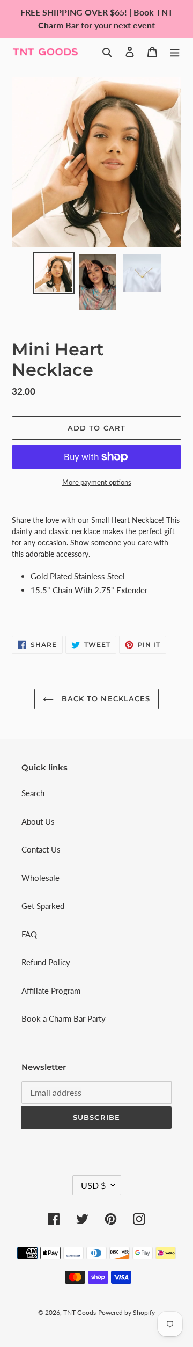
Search (32, 793)
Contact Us (41, 849)
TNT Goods (79, 1312)
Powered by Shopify (126, 1312)
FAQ (29, 934)
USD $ (93, 1185)
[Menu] (175, 51)
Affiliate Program (50, 990)
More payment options (96, 482)
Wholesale (40, 878)
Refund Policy (45, 962)
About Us (38, 821)
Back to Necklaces (104, 698)
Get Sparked (42, 906)
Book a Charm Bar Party (63, 1018)
